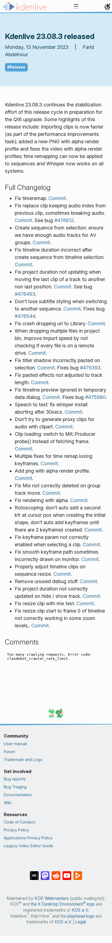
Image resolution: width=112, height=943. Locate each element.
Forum (9, 751)
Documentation (18, 794)
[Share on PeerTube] (77, 873)
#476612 (64, 220)
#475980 (95, 397)
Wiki (7, 802)
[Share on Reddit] (56, 873)
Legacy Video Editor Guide (28, 845)
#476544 (25, 316)
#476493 (25, 294)
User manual (15, 743)
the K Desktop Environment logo (63, 904)
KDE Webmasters (52, 898)
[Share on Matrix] (34, 873)
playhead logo (80, 916)
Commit (57, 198)
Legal (80, 921)
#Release (16, 67)
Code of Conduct (19, 822)
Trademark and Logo (23, 759)
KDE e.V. (80, 910)
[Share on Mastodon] (45, 873)
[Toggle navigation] (76, 6)
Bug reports (15, 779)
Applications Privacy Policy (28, 837)
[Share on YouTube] (67, 873)
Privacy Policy (16, 830)
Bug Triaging (15, 786)
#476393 (90, 368)
